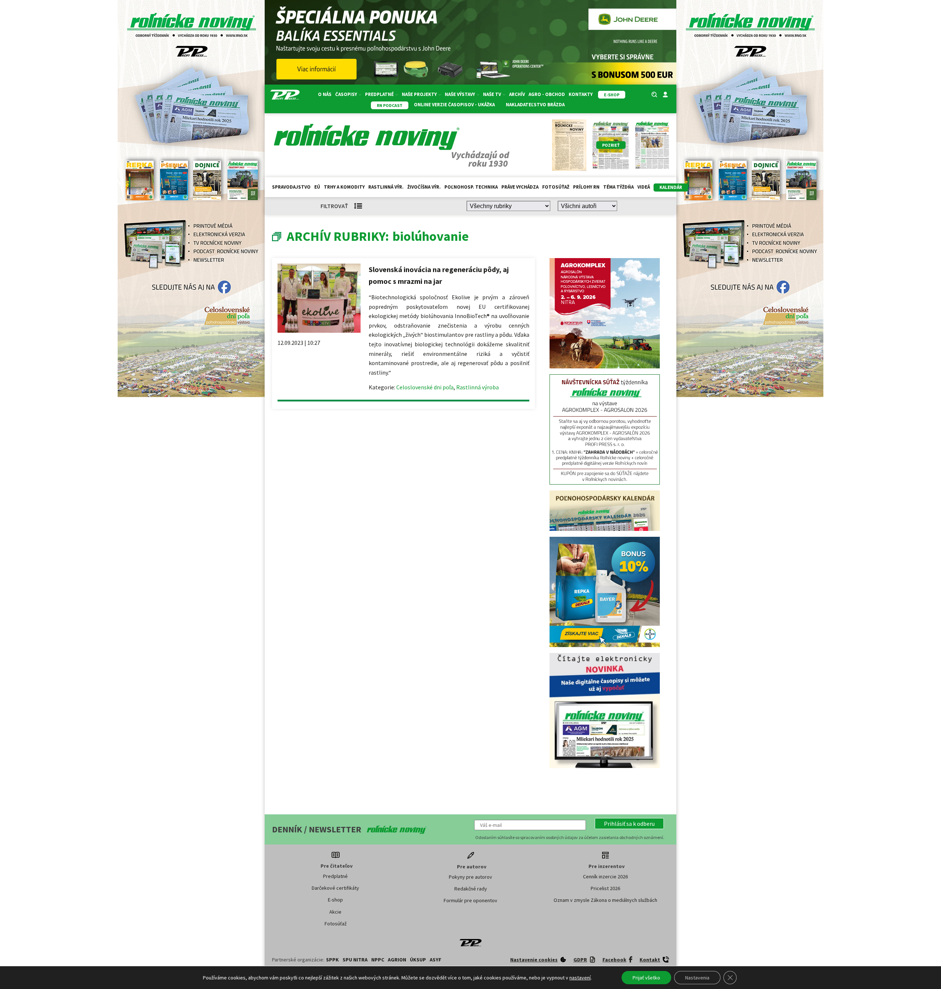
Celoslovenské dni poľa (425, 387)
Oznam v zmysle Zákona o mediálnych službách (605, 789)
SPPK (332, 849)
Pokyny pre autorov (470, 766)
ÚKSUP (418, 849)
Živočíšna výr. (424, 187)
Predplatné (335, 766)
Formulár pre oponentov (470, 790)
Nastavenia (697, 977)
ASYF (435, 849)
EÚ (317, 187)
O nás (325, 94)
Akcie (335, 801)
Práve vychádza (520, 187)
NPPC (377, 849)
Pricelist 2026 (605, 778)
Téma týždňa (618, 187)
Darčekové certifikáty (335, 777)
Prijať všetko (646, 977)
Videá (643, 187)
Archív (517, 94)
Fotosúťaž (555, 187)
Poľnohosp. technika (471, 187)
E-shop (335, 789)
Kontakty (581, 94)
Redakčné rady (470, 778)
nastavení (580, 977)
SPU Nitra (355, 849)
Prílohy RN (586, 187)
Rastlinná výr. (386, 187)
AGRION (397, 849)
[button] (629, 713)
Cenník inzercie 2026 (605, 766)
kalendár (670, 187)
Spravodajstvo (291, 187)
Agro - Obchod (547, 94)
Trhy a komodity (344, 187)
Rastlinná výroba (477, 387)
